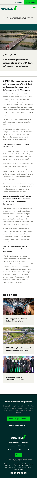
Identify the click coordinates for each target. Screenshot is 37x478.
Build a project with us (17, 419)
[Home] (9, 8)
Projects (12, 446)
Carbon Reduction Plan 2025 (18, 466)
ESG (19, 446)
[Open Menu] (34, 8)
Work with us (12, 449)
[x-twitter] (22, 473)
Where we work (24, 449)
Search (19, 2)
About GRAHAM (14, 442)
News (25, 446)
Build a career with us (17, 425)
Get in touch (30, 2)
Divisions (25, 442)
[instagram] (15, 473)
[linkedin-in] (12, 473)
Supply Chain (18, 469)
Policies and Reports (11, 464)
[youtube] (25, 473)
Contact (18, 455)
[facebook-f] (18, 473)
